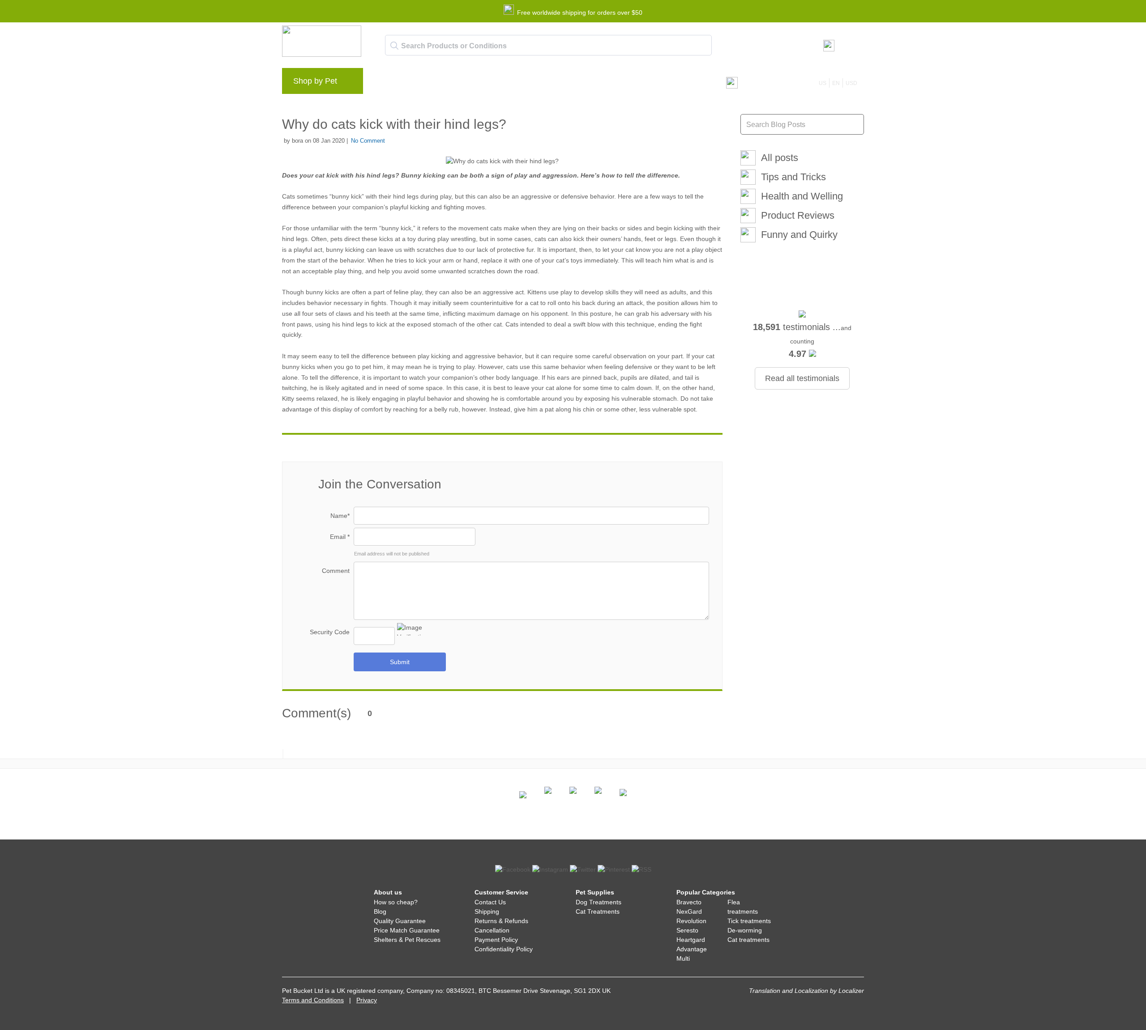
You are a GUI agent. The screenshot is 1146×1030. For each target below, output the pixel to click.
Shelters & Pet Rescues (407, 939)
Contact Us (490, 902)
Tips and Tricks (793, 176)
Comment (336, 570)
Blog (421, 83)
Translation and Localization (788, 990)
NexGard (689, 911)
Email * (340, 536)
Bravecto (688, 902)
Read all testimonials (802, 378)
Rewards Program (468, 83)
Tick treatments (749, 920)
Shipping (487, 911)
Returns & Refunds (501, 920)
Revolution (691, 920)
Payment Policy (496, 939)
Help (515, 83)
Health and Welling (802, 196)
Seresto (687, 930)
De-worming (744, 930)
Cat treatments (748, 939)
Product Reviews (797, 215)
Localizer (851, 990)
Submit (400, 661)
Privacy (366, 1000)
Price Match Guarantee (407, 930)
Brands (389, 83)
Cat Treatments (598, 911)
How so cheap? (396, 902)
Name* (340, 515)
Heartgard (690, 939)
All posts (779, 157)
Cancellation (492, 930)
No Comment (368, 140)
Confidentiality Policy (504, 949)
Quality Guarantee (400, 920)
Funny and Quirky (799, 234)
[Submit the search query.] (394, 45)
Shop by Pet (315, 80)
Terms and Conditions (313, 1000)
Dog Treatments (598, 902)
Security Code (330, 632)
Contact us (552, 83)
